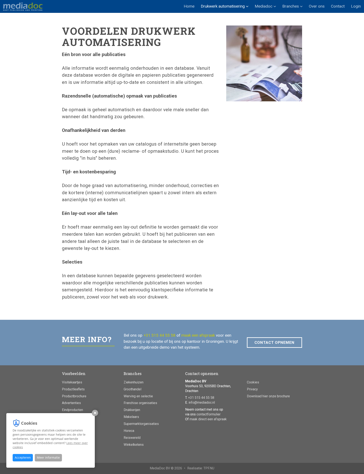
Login (356, 6)
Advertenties (71, 403)
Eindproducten (72, 410)
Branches (291, 6)
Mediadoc (264, 6)
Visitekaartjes (72, 382)
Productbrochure (74, 396)
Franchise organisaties (140, 403)
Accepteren (23, 457)
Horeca (129, 431)
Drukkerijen (132, 410)
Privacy (252, 389)
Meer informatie (48, 457)
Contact (338, 6)
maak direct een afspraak (208, 419)
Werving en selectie (138, 396)
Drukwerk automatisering (223, 6)
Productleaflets (73, 389)
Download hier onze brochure (268, 396)
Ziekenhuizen (133, 382)
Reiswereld (132, 438)
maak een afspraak (198, 335)
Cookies (253, 382)
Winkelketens (134, 445)
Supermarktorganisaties (141, 424)
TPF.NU (208, 468)
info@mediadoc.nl (202, 402)
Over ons (317, 6)
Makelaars (131, 417)
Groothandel (132, 389)
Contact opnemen (274, 342)
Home (189, 6)
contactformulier (209, 414)
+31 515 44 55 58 (159, 335)
